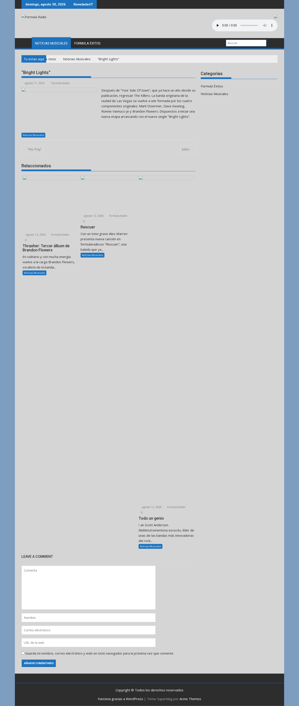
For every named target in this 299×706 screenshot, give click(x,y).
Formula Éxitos (87, 43)
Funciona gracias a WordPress (120, 699)
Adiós (186, 149)
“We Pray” (35, 149)
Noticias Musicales (51, 43)
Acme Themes (190, 699)
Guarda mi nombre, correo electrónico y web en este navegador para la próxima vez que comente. (99, 653)
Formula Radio (60, 83)
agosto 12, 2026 (35, 235)
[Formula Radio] (26, 42)
